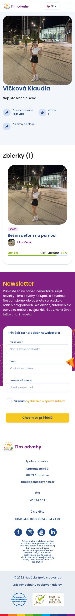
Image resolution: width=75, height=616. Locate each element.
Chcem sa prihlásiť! (37, 417)
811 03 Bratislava (37, 475)
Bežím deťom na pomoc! (32, 235)
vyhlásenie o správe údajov (45, 401)
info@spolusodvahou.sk (38, 482)
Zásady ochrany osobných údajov (37, 584)
